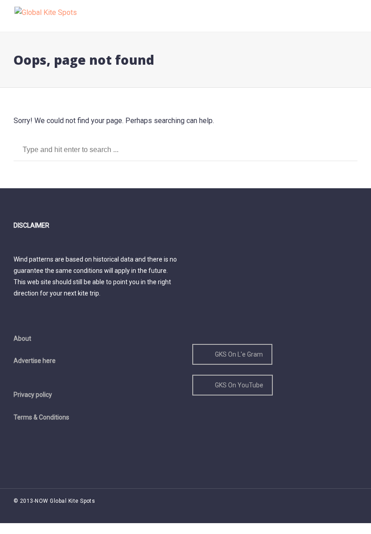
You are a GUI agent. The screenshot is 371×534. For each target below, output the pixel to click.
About (22, 338)
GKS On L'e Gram (239, 354)
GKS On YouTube (239, 385)
